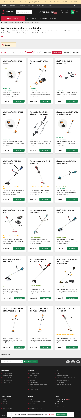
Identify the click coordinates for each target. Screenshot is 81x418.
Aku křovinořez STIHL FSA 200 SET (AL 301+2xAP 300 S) (39, 310)
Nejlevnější (76, 52)
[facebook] (68, 361)
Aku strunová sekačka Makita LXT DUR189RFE (66, 162)
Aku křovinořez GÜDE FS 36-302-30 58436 (12, 162)
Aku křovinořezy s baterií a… (35, 22)
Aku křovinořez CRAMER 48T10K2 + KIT (64, 62)
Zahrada (6, 22)
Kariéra (44, 6)
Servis (38, 6)
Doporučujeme (57, 52)
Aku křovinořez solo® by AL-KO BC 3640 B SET (66, 310)
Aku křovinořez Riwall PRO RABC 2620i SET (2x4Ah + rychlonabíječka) (67, 261)
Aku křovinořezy (22, 22)
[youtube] (78, 361)
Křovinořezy (13, 22)
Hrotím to (51, 414)
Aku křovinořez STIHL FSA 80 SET (39, 62)
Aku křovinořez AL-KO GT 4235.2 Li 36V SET (14, 211)
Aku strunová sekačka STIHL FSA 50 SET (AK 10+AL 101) (67, 113)
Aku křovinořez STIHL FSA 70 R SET (13, 113)
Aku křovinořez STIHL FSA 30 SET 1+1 (12, 62)
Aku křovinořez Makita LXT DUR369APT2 (12, 260)
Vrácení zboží (31, 6)
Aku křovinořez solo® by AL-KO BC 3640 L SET (40, 162)
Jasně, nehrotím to (61, 414)
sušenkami (21, 414)
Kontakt (4, 6)
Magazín (50, 6)
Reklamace (22, 6)
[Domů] (2, 22)
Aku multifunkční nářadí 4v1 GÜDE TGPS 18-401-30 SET (39, 113)
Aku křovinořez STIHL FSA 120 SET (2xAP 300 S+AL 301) (13, 310)
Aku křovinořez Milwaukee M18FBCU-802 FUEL (38, 260)
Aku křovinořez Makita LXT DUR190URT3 (38, 211)
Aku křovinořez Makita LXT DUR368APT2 (65, 211)
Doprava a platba (13, 6)
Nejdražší (66, 52)
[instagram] (73, 361)
